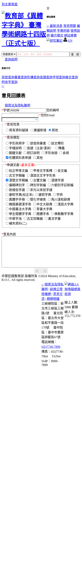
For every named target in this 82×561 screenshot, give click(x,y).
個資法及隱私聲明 (17, 105)
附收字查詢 (10, 82)
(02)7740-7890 (50, 346)
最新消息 (56, 26)
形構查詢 (33, 77)
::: (48, 26)
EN (70, 40)
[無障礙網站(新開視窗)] (72, 294)
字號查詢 (59, 77)
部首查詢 (8, 77)
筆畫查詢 (20, 77)
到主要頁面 (10, 4)
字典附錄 (63, 30)
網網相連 (53, 298)
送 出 (41, 271)
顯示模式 (57, 35)
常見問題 (69, 26)
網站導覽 (70, 35)
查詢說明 (11, 59)
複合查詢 (71, 77)
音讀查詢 (46, 77)
